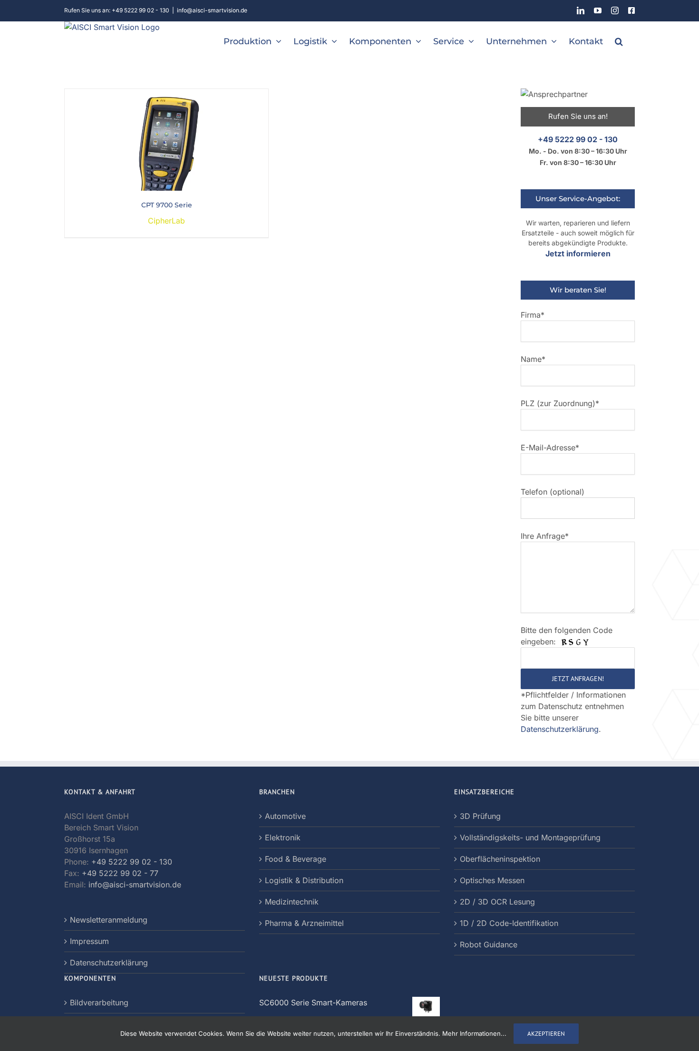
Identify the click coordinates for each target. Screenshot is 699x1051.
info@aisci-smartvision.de (212, 10)
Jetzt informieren (578, 253)
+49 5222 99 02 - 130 (578, 139)
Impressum (89, 941)
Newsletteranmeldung (108, 919)
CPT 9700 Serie (166, 205)
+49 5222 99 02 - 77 (120, 873)
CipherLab (166, 220)
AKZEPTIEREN (546, 1034)
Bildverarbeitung (99, 1002)
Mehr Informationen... (474, 1033)
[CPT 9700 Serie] (166, 94)
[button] (619, 40)
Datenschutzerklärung (560, 729)
